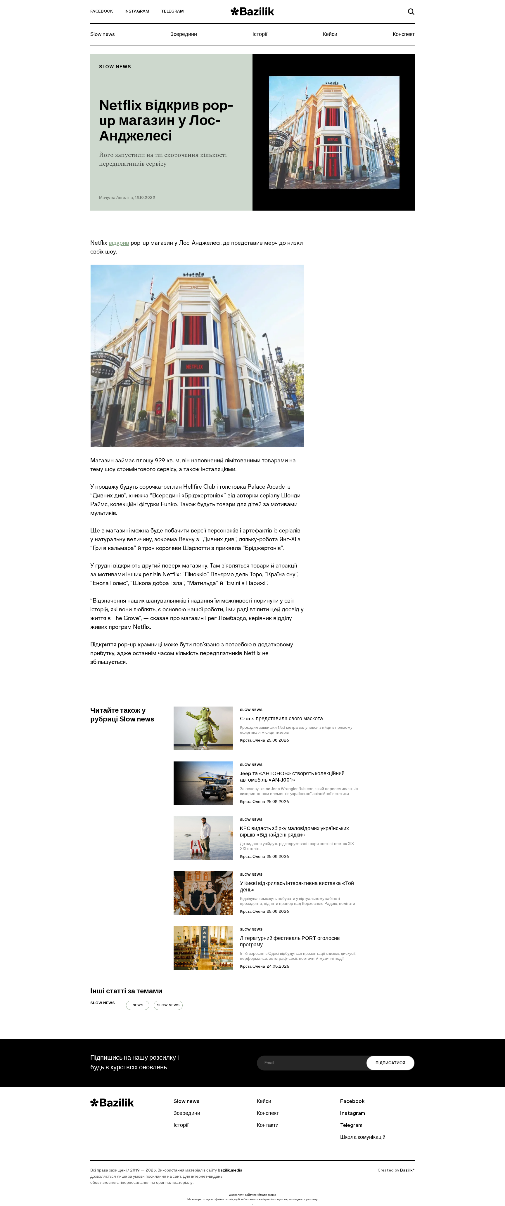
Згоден (252, 1204)
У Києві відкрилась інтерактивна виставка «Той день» (297, 887)
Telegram (172, 11)
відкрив (119, 242)
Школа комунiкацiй (362, 1137)
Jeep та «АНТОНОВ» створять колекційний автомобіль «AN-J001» (292, 777)
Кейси (330, 34)
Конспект (404, 34)
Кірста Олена (252, 740)
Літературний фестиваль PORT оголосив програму (290, 942)
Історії (259, 34)
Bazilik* (407, 1170)
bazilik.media (230, 1170)
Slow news (102, 34)
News (137, 1005)
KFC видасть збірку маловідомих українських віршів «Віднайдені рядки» (294, 832)
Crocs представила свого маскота (282, 719)
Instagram (136, 11)
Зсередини (183, 34)
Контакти (268, 1125)
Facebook (101, 11)
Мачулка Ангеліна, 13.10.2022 (127, 198)
